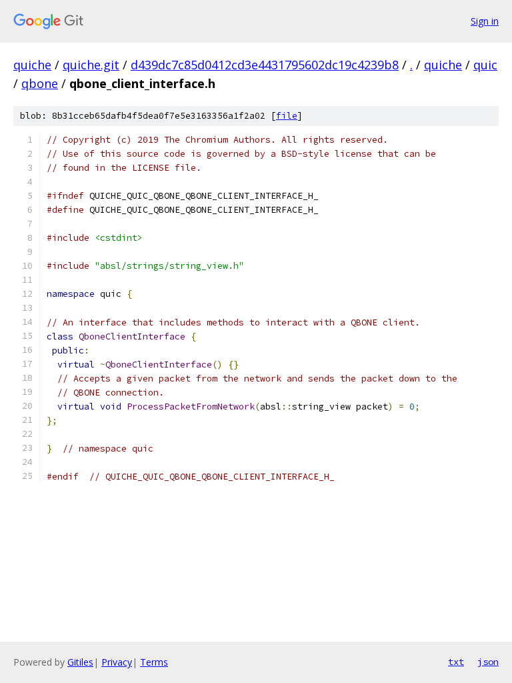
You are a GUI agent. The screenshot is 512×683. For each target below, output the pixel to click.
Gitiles (80, 662)
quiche (32, 65)
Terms (154, 662)
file (286, 115)
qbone (39, 83)
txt (456, 662)
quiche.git (91, 65)
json (488, 662)
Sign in (485, 21)
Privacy (116, 662)
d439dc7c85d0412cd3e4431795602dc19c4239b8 (265, 65)
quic (485, 65)
